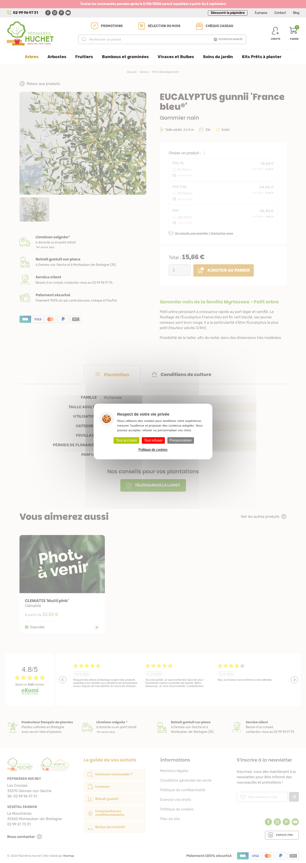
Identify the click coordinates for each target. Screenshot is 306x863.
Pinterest (61, 12)
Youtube (68, 12)
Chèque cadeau (219, 26)
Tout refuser (153, 440)
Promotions (112, 26)
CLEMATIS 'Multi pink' (62, 584)
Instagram (54, 12)
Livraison (82, 242)
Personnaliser (181, 440)
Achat (82, 297)
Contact (280, 13)
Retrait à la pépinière (82, 262)
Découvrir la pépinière (228, 13)
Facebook (48, 12)
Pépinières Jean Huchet (30, 33)
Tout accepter (126, 440)
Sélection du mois (164, 26)
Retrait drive (190, 727)
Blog (296, 13)
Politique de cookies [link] (153, 450)
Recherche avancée (231, 39)
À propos (261, 13)
